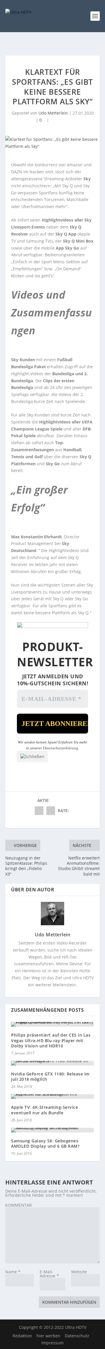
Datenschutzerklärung (60, 748)
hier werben (48, 1335)
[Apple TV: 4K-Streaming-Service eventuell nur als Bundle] (52, 1096)
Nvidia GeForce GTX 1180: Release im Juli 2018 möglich (50, 1076)
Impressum (52, 1342)
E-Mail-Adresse (49, 1274)
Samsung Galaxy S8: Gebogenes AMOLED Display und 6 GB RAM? (45, 1143)
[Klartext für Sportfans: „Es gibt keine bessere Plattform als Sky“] (52, 143)
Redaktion (22, 1335)
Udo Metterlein (53, 113)
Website (79, 1271)
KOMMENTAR (18, 1205)
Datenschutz (77, 1335)
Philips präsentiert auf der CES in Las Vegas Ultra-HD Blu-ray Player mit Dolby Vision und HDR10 (50, 1040)
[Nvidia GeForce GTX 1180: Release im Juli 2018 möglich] (52, 1063)
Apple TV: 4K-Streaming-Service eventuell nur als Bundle (44, 1109)
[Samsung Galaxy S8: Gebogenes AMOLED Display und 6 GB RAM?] (52, 1130)
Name (12, 1271)
